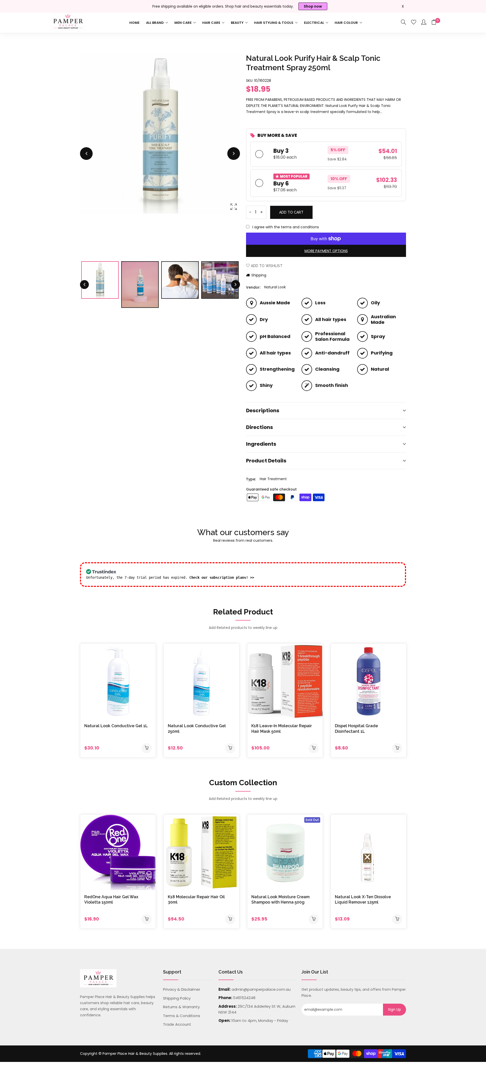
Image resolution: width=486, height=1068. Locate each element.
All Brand (155, 22)
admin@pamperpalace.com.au (261, 989)
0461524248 (244, 997)
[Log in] (423, 23)
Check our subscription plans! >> (221, 577)
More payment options (326, 250)
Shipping (258, 275)
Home (134, 22)
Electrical (314, 22)
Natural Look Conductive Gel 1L (116, 725)
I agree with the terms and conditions (285, 227)
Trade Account (177, 1024)
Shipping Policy (177, 998)
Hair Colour (347, 22)
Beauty (237, 22)
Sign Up (394, 1009)
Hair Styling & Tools (274, 22)
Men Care (183, 22)
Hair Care (211, 22)
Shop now (313, 6)
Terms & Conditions (181, 1015)
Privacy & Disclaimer (181, 989)
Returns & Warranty (181, 1006)
